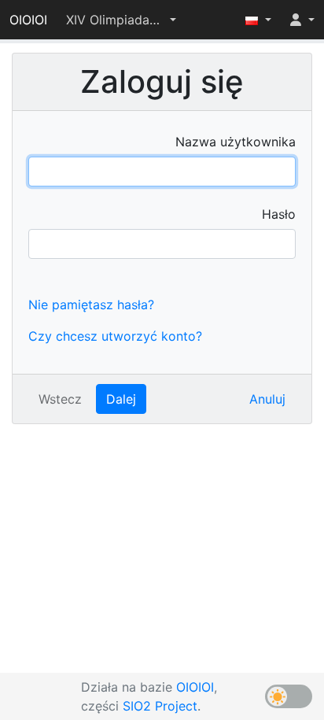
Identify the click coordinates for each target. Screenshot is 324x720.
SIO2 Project (160, 706)
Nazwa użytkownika (235, 142)
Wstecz (60, 399)
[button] (121, 19)
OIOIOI (28, 20)
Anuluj (267, 399)
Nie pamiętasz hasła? (91, 304)
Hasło (279, 214)
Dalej (121, 399)
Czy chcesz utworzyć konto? (115, 336)
